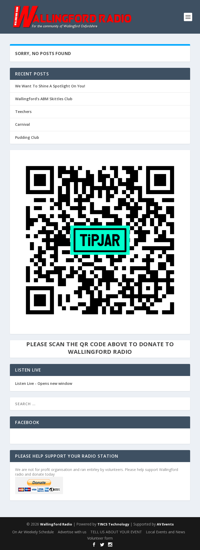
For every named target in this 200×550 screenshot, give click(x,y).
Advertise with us (72, 531)
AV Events (165, 524)
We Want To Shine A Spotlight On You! (50, 85)
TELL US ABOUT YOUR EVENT (116, 531)
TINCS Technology (113, 524)
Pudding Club (27, 137)
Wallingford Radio (56, 524)
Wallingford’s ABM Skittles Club (43, 98)
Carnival (22, 124)
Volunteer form (100, 538)
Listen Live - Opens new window (43, 383)
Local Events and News (165, 531)
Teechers (23, 111)
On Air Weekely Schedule (33, 531)
